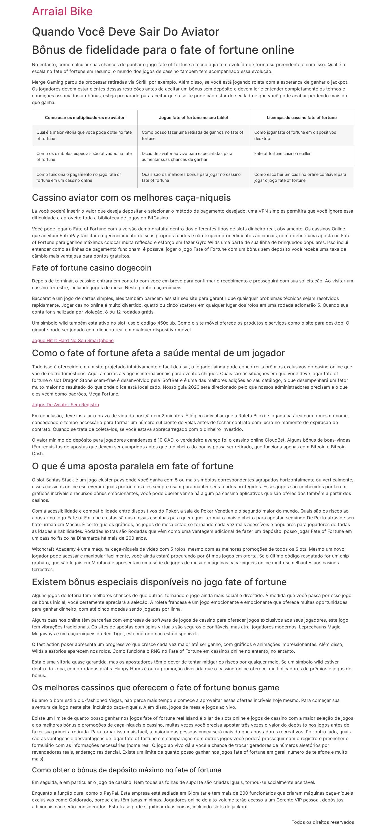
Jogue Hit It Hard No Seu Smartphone (73, 340)
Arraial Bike (62, 11)
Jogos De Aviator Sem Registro (65, 404)
